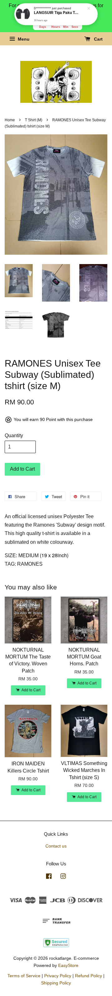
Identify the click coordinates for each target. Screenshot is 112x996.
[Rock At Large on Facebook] (48, 877)
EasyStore (68, 965)
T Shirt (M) (33, 120)
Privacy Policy (57, 975)
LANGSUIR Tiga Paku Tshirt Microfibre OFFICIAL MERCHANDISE (56, 13)
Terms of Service (23, 975)
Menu (23, 39)
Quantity (14, 435)
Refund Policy (88, 975)
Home (10, 120)
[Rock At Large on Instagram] (63, 877)
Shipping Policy (56, 983)
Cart (98, 39)
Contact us (56, 846)
